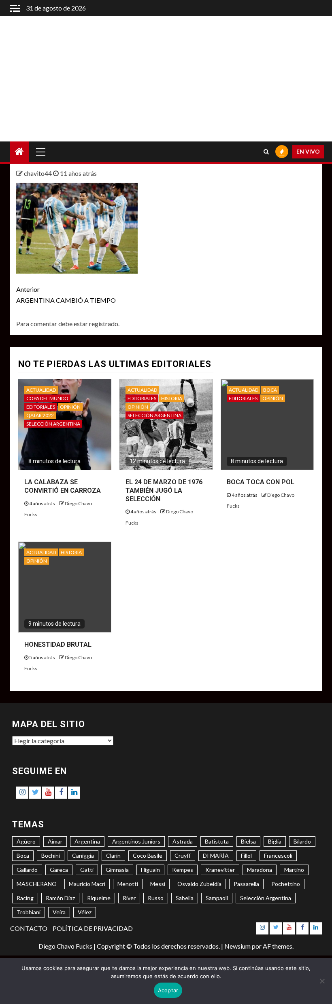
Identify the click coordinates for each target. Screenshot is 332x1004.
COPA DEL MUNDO (47, 398)
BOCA (270, 390)
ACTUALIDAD (41, 390)
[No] (322, 981)
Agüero (26, 841)
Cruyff (183, 855)
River (129, 897)
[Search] (266, 151)
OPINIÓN (70, 407)
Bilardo (302, 841)
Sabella (185, 897)
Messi (157, 883)
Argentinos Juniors (136, 841)
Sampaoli (217, 897)
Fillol (246, 855)
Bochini (50, 855)
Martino (294, 869)
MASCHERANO (37, 883)
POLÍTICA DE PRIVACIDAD (93, 928)
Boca (23, 855)
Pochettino (285, 883)
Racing (25, 897)
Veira (59, 912)
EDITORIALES (40, 407)
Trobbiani (28, 912)
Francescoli (278, 855)
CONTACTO (28, 928)
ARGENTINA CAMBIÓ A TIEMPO (66, 294)
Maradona (259, 869)
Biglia (274, 841)
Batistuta (217, 841)
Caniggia (83, 855)
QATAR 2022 (40, 415)
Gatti (87, 869)
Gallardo (27, 869)
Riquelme (99, 897)
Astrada (182, 841)
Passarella (246, 883)
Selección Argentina (265, 897)
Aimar (55, 841)
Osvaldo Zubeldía (199, 883)
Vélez (85, 912)
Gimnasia (117, 869)
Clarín (113, 855)
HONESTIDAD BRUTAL (58, 644)
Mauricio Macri (87, 883)
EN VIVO (308, 151)
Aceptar (168, 990)
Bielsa (248, 841)
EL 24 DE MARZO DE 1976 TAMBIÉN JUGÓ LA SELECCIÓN (164, 490)
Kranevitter (220, 869)
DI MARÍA (216, 855)
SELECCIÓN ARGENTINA (53, 424)
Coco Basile (147, 855)
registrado (103, 323)
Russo (156, 897)
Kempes (182, 869)
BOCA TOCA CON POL (260, 482)
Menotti (127, 883)
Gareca (59, 869)
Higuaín (150, 869)
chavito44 (38, 173)
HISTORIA (171, 398)
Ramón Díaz (60, 897)
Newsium (237, 946)
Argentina (87, 841)
